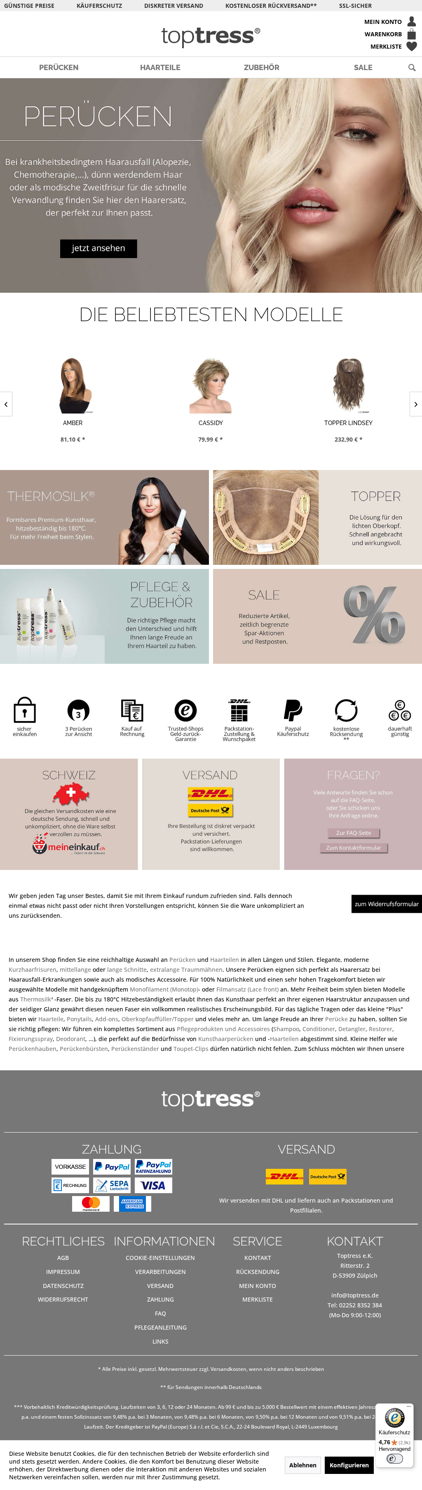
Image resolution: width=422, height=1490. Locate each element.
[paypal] (293, 717)
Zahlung (160, 1299)
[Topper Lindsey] (211, 385)
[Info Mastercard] (91, 1205)
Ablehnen (302, 1465)
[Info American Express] (132, 1205)
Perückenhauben (32, 1049)
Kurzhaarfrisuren (32, 969)
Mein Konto (257, 1286)
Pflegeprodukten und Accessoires (223, 1029)
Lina (348, 423)
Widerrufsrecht (63, 1299)
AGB (63, 1258)
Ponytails (79, 1019)
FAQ (160, 1313)
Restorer (380, 1029)
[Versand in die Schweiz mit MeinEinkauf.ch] (69, 814)
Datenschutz (63, 1286)
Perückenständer (135, 1049)
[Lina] (348, 385)
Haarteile (50, 1019)
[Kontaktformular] (354, 847)
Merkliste (257, 1299)
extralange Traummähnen (186, 969)
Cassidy (73, 423)
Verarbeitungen (160, 1272)
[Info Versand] (306, 1182)
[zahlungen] (130, 717)
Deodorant (70, 1039)
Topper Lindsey (210, 423)
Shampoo (286, 1029)
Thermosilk (37, 999)
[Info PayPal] (112, 1168)
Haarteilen (224, 960)
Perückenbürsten (84, 1049)
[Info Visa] (153, 1186)
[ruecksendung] (346, 717)
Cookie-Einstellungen (160, 1258)
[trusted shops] (184, 718)
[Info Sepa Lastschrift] (112, 1186)
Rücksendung (257, 1272)
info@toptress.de (355, 1295)
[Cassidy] (73, 385)
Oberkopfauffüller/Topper (158, 1019)
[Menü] (409, 1408)
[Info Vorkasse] (70, 1168)
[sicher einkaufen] (24, 714)
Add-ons (106, 1019)
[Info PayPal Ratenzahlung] (153, 1168)
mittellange (75, 969)
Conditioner (318, 1029)
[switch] (395, 1459)
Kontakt (257, 1258)
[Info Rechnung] (70, 1186)
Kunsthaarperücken (225, 1039)
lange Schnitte (127, 969)
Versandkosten (228, 1368)
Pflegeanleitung (160, 1327)
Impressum (63, 1272)
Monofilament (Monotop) (164, 989)
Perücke (337, 1019)
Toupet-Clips (191, 1049)
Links (160, 1341)
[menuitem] (211, 21)
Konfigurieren (349, 1465)
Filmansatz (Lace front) (247, 989)
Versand (160, 1286)
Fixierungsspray (31, 1039)
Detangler (352, 1029)
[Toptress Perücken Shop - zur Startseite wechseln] (211, 38)
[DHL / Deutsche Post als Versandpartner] (211, 814)
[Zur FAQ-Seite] (353, 833)
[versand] (239, 720)
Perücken (182, 960)
